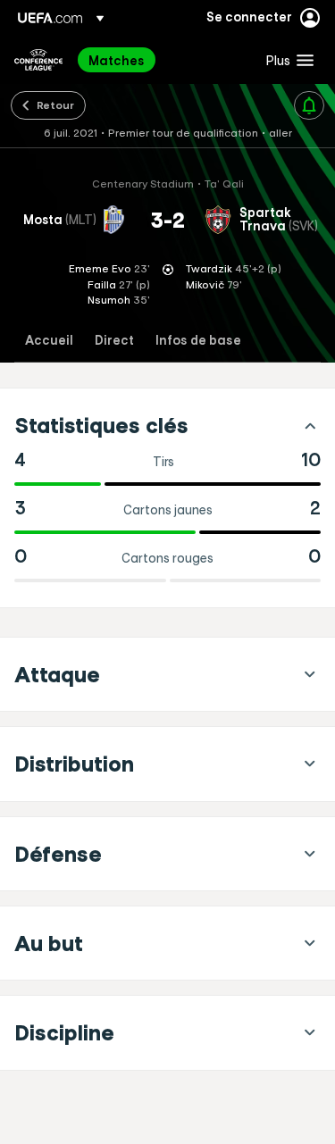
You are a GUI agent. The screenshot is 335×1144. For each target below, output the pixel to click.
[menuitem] (162, 59)
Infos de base (198, 340)
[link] (116, 59)
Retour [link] (55, 104)
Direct (114, 340)
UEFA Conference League (38, 60)
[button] (286, 59)
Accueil (49, 340)
